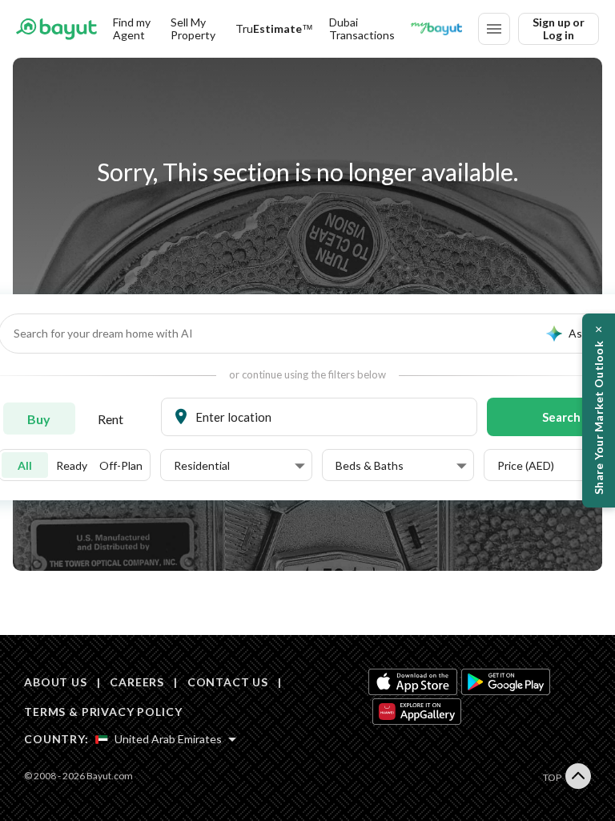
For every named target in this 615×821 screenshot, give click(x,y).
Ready (71, 465)
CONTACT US (227, 682)
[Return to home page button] (56, 29)
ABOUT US (55, 682)
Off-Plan (121, 465)
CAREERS (137, 682)
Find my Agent (132, 28)
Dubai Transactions (362, 28)
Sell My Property (193, 28)
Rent (110, 419)
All (25, 465)
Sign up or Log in (559, 28)
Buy (38, 419)
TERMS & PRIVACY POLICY (103, 711)
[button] (239, 465)
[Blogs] (436, 29)
